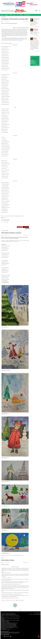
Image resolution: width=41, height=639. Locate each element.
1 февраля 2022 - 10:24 (6, 21)
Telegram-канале (17, 555)
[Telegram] (29, 228)
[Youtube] (35, 11)
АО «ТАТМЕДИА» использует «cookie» (5, 632)
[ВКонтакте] (25, 228)
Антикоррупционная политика (4, 631)
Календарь (4, 16)
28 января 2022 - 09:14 (6, 562)
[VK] (37, 11)
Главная (20, 609)
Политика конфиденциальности (4, 634)
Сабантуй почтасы (5, 230)
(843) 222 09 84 (39, 614)
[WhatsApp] (28, 228)
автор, (2, 21)
